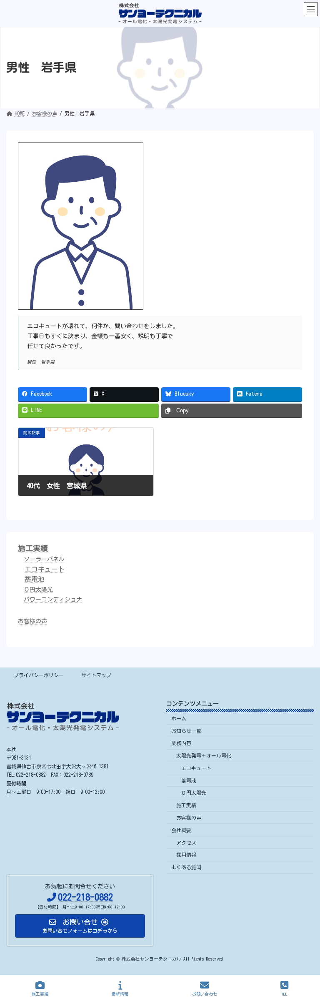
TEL (284, 994)
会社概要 (181, 829)
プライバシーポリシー (39, 674)
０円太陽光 (38, 589)
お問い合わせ (204, 994)
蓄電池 (35, 579)
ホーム (178, 717)
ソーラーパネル (44, 559)
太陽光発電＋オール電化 (203, 755)
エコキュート (45, 569)
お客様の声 (32, 621)
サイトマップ (96, 674)
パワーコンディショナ (53, 599)
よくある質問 (186, 867)
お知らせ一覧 (186, 730)
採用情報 (186, 854)
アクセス (186, 842)
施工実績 (33, 548)
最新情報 (120, 994)
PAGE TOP (305, 961)
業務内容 (181, 742)
